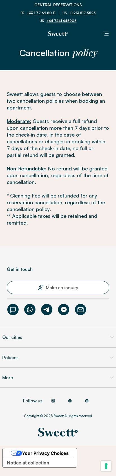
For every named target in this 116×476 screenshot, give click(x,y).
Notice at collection (28, 463)
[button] (58, 287)
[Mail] (80, 309)
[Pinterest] (87, 400)
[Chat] (13, 309)
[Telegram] (47, 309)
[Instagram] (53, 400)
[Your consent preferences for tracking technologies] (106, 466)
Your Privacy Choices (45, 453)
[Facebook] (63, 309)
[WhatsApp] (30, 309)
